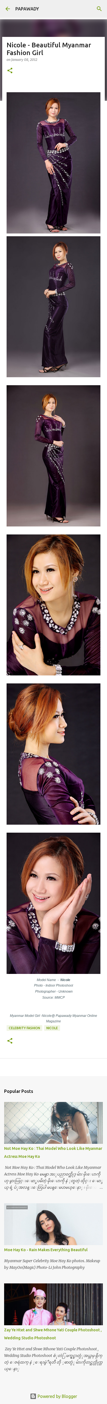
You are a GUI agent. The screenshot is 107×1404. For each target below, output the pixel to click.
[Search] (99, 8)
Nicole (52, 1028)
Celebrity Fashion (24, 1028)
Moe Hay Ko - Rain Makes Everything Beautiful (46, 1250)
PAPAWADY (27, 8)
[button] (10, 71)
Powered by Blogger (56, 1396)
